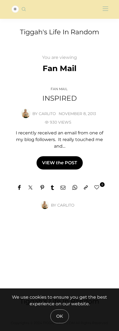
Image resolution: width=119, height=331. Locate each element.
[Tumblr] (52, 187)
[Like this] (97, 187)
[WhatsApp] (74, 187)
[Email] (63, 187)
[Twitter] (30, 188)
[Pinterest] (42, 187)
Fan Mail (59, 89)
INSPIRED (59, 98)
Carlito (47, 113)
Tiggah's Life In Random (59, 32)
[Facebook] (19, 187)
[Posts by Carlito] (25, 113)
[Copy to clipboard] (85, 187)
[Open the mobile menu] (105, 9)
